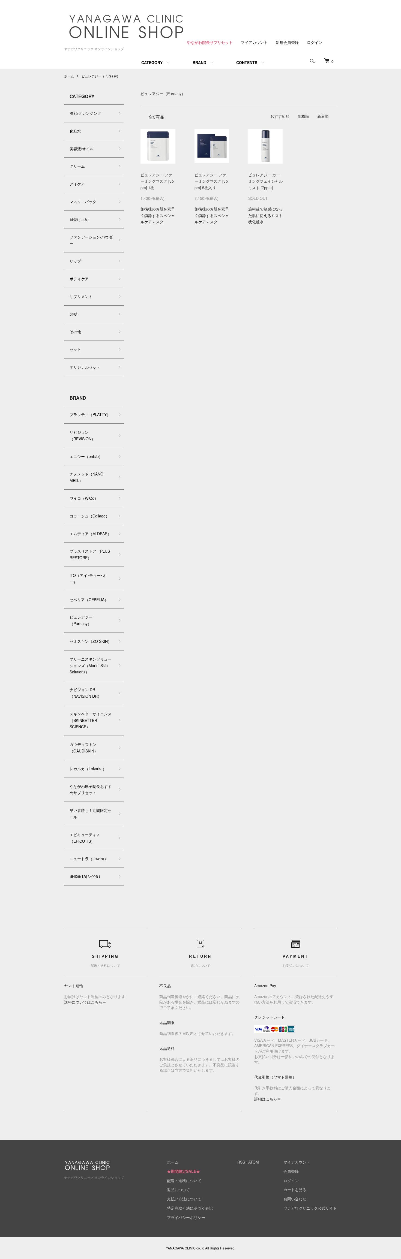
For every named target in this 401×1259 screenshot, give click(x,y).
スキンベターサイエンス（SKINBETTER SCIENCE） (91, 720)
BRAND (199, 62)
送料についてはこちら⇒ (85, 1002)
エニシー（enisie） (86, 456)
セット (75, 349)
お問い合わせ (294, 1198)
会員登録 (291, 1171)
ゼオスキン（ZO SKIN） (91, 641)
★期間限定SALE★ (183, 1171)
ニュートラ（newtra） (89, 858)
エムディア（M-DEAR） (90, 533)
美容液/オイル (82, 148)
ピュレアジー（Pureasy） (101, 76)
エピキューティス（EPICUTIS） (85, 838)
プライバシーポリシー (186, 1217)
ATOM (253, 1162)
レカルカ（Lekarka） (88, 768)
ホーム (69, 76)
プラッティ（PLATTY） (90, 414)
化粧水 (75, 131)
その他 (75, 331)
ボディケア (79, 278)
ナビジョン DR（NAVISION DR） (85, 693)
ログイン (314, 42)
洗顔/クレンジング (85, 113)
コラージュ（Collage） (89, 516)
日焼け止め (79, 219)
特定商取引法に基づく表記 (190, 1208)
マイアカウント (254, 42)
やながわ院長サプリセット (210, 42)
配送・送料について (184, 1180)
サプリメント (81, 296)
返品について (178, 1189)
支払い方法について (184, 1198)
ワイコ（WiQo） (84, 498)
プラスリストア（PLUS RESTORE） (90, 554)
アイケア (77, 183)
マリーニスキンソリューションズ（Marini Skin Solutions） (91, 665)
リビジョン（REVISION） (82, 435)
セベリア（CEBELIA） (89, 599)
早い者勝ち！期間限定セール (91, 814)
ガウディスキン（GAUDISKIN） (84, 748)
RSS (241, 1162)
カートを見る (294, 1189)
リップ (75, 261)
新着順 (323, 116)
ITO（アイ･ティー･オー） (88, 579)
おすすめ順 (279, 116)
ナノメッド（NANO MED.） (86, 477)
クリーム (77, 166)
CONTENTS (246, 62)
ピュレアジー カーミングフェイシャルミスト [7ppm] (265, 181)
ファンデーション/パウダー (91, 240)
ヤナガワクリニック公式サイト (310, 1208)
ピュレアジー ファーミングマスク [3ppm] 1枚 (157, 181)
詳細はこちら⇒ (267, 1098)
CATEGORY (152, 62)
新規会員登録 (287, 42)
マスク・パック (83, 201)
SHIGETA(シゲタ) (85, 876)
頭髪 (73, 314)
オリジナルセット (85, 367)
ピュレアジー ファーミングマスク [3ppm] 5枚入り (211, 181)
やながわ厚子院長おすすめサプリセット (91, 790)
